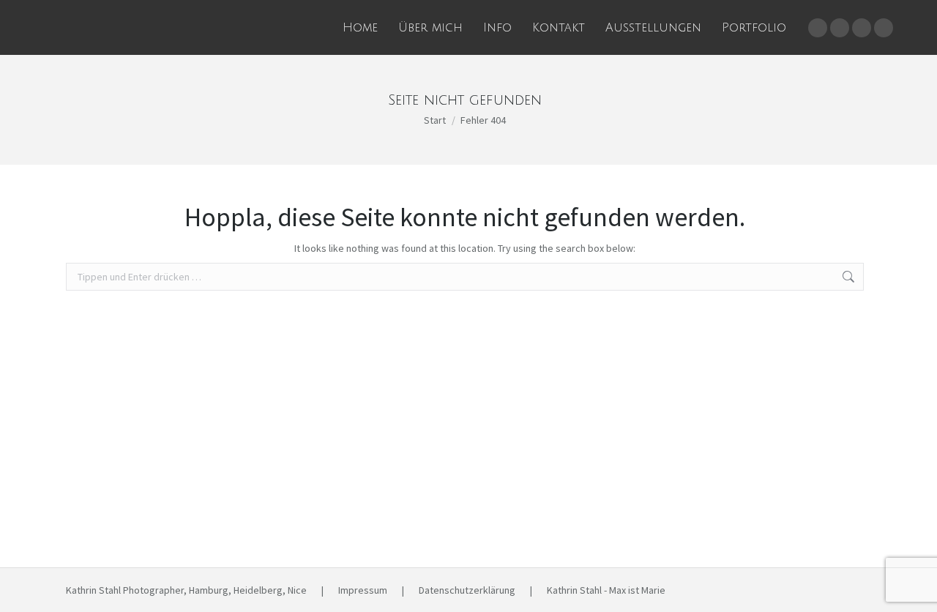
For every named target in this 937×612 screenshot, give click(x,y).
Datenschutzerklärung (467, 590)
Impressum (362, 590)
